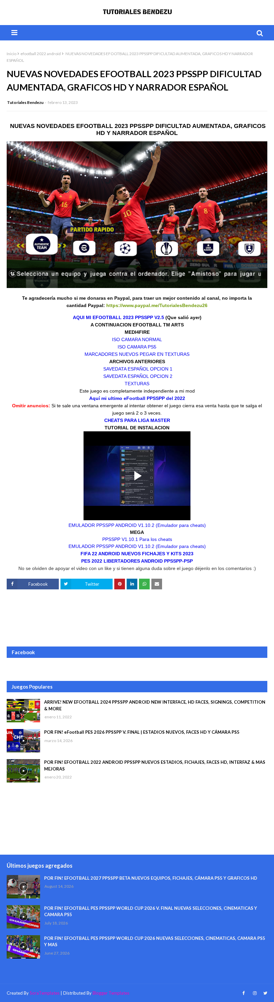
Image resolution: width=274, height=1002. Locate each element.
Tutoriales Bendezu (25, 102)
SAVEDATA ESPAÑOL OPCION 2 (137, 376)
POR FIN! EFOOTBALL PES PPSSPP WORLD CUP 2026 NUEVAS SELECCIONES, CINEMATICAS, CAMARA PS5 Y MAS (154, 942)
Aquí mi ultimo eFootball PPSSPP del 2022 (137, 398)
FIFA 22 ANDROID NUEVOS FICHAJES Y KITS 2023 (137, 553)
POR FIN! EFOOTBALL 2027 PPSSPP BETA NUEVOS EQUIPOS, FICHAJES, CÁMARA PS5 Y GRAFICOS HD (150, 878)
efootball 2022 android (40, 53)
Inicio (11, 53)
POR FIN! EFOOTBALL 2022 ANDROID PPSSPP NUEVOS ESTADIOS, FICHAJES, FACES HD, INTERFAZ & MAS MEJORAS (154, 765)
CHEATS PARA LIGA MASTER (137, 420)
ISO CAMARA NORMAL (137, 339)
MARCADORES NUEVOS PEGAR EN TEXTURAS (137, 354)
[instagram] (255, 993)
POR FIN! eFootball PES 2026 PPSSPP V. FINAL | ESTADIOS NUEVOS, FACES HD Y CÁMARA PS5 (142, 732)
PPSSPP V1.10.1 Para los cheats (137, 539)
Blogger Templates (111, 993)
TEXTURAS (137, 383)
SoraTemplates (44, 993)
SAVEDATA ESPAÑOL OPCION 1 (137, 369)
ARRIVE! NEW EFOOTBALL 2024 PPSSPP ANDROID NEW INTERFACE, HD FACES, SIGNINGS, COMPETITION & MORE (154, 705)
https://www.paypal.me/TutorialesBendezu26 (157, 305)
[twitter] (264, 993)
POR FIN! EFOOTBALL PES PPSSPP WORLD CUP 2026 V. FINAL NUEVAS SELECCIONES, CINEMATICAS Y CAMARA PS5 (150, 911)
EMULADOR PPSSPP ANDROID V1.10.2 (137, 525)
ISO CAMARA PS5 (137, 346)
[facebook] (243, 993)
